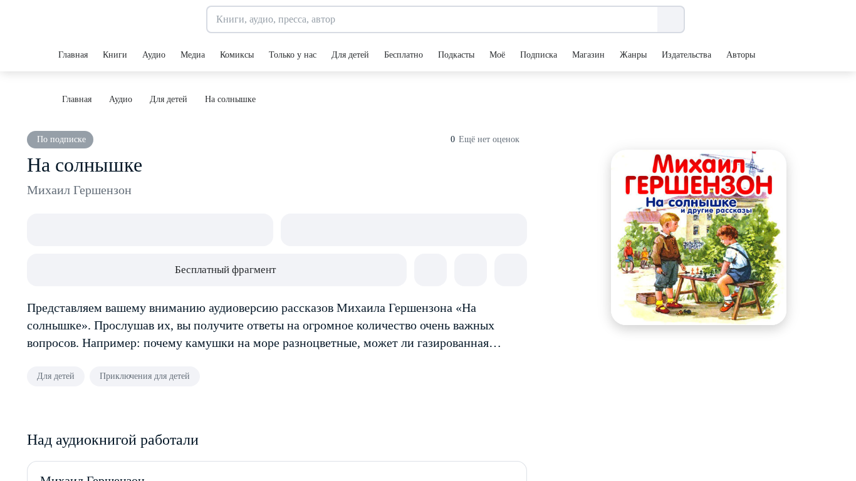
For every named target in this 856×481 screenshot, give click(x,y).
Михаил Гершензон (79, 190)
